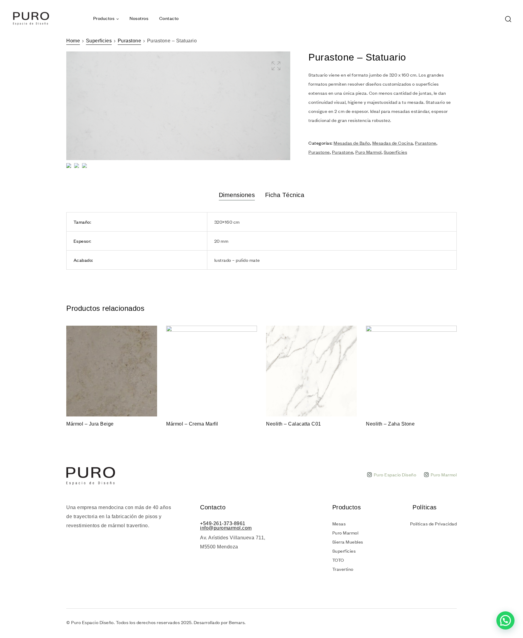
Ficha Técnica (284, 195)
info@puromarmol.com (226, 528)
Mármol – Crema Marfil (192, 423)
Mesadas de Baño (352, 143)
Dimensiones (237, 195)
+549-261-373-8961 (222, 523)
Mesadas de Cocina (392, 143)
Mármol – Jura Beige (90, 423)
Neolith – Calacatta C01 (293, 423)
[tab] (237, 195)
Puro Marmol (368, 152)
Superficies (99, 40)
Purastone (129, 40)
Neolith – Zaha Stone (390, 423)
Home (73, 40)
